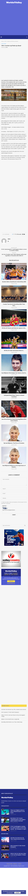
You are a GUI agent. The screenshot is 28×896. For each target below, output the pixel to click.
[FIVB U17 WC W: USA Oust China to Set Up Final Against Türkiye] (5, 855)
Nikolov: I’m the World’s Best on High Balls (10, 719)
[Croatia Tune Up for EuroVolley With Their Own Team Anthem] (14, 294)
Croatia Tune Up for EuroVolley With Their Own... (14, 304)
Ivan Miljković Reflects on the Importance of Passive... (14, 466)
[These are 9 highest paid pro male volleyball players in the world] (5, 812)
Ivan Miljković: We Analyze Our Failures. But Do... (14, 373)
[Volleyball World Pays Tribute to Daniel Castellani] (14, 385)
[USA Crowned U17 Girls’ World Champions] (5, 847)
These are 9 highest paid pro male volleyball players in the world (17, 811)
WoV (7, 47)
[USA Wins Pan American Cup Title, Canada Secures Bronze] (5, 839)
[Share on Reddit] (20, 234)
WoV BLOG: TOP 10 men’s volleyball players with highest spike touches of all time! (17, 819)
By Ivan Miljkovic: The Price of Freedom (14, 443)
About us (15, 863)
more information (10, 892)
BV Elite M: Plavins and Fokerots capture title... (14, 328)
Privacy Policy (9, 863)
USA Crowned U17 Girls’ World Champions (10, 712)
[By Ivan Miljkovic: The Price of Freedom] (14, 432)
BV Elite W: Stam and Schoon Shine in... (14, 350)
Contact (19, 863)
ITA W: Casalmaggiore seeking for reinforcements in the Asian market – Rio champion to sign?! (18, 828)
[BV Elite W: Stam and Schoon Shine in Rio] (14, 340)
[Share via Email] (24, 234)
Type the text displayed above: (8, 510)
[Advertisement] (14, 20)
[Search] (26, 37)
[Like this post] (13, 234)
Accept (17, 892)
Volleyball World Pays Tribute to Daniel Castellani (14, 396)
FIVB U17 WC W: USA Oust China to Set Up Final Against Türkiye (18, 854)
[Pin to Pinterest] (17, 234)
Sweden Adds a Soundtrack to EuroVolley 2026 (14, 281)
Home (2, 41)
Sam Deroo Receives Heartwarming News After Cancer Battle (14, 419)
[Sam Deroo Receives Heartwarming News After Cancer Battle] (14, 409)
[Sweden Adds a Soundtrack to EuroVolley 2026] (14, 271)
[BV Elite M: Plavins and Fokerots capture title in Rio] (14, 317)
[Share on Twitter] (16, 234)
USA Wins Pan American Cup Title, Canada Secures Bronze (13, 709)
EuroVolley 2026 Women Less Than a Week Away (11, 722)
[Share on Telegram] (22, 234)
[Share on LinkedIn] (18, 234)
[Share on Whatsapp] (21, 234)
